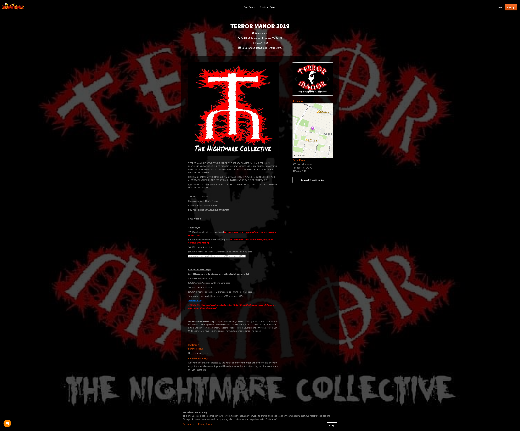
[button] (295, 79)
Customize (188, 424)
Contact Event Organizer (313, 180)
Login (500, 7)
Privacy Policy (205, 424)
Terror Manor (299, 160)
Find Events (249, 7)
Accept (332, 425)
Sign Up (510, 7)
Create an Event (267, 7)
